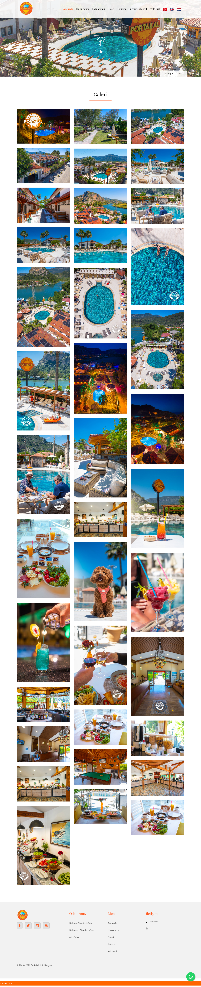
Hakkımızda (82, 8)
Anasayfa (68, 8)
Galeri (111, 8)
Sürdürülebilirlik (138, 8)
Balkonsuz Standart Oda (81, 930)
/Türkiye (154, 921)
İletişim (121, 8)
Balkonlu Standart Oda (80, 922)
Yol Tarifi (155, 8)
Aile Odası (74, 937)
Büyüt (43, 126)
